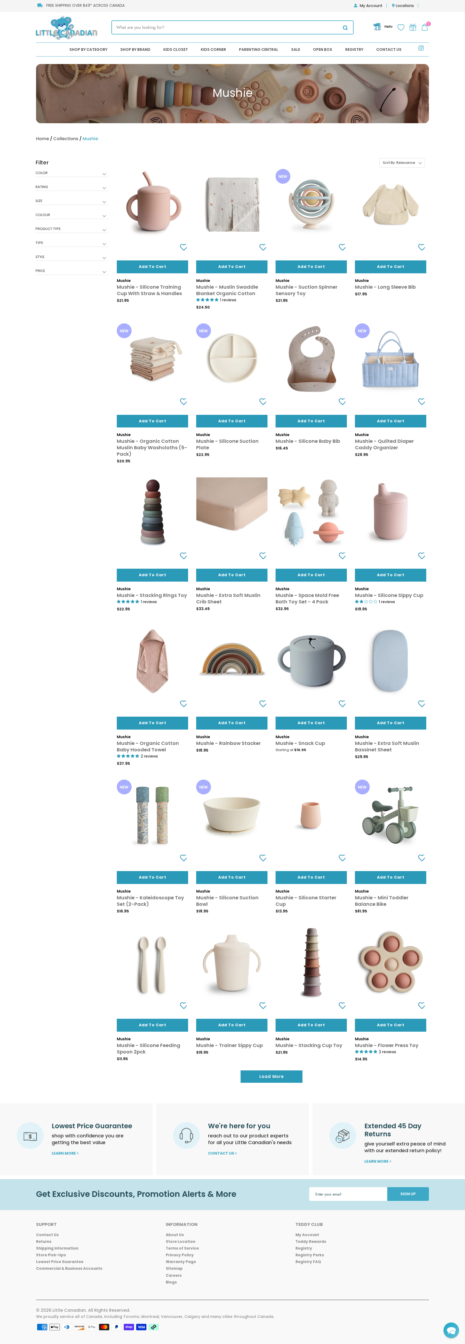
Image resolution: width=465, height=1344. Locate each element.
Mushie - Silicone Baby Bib (308, 441)
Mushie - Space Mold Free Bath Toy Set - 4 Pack (307, 598)
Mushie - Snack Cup (300, 743)
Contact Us (388, 49)
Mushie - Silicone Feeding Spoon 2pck (148, 1048)
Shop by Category (88, 49)
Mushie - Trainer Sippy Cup (229, 1045)
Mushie (90, 139)
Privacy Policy (180, 1255)
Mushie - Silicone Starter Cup (306, 900)
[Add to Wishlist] (181, 247)
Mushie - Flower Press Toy (386, 1045)
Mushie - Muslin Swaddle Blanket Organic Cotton (227, 290)
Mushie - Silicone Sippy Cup (389, 595)
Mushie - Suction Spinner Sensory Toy (306, 290)
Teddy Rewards (310, 1241)
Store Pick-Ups (51, 1255)
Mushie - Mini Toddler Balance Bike (381, 900)
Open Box (322, 49)
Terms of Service (182, 1248)
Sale (295, 49)
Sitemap (174, 1268)
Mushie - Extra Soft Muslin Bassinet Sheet (387, 746)
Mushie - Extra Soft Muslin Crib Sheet (228, 598)
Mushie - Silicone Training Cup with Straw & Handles (149, 290)
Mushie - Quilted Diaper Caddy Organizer (384, 444)
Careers (174, 1275)
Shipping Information (57, 1248)
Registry (354, 49)
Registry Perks (309, 1255)
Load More (271, 1076)
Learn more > (65, 1153)
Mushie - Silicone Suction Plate (227, 444)
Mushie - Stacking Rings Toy (152, 595)
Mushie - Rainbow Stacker (228, 743)
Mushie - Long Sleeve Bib (385, 287)
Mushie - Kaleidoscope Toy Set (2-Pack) (150, 900)
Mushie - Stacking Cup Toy (309, 1045)
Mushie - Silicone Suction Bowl (227, 900)
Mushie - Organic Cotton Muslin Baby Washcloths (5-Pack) (152, 447)
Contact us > (222, 1153)
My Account (371, 5)
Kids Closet (175, 49)
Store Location (180, 1241)
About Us (175, 1234)
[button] (451, 1330)
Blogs (171, 1282)
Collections (65, 139)
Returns (43, 1241)
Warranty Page (181, 1261)
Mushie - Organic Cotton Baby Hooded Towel (148, 746)
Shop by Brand (135, 49)
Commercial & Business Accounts (69, 1268)
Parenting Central (258, 49)
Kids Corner (213, 49)
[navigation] (72, 220)
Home (42, 139)
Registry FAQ (308, 1261)
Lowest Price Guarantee (59, 1261)
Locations (405, 5)
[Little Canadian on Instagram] (421, 49)
